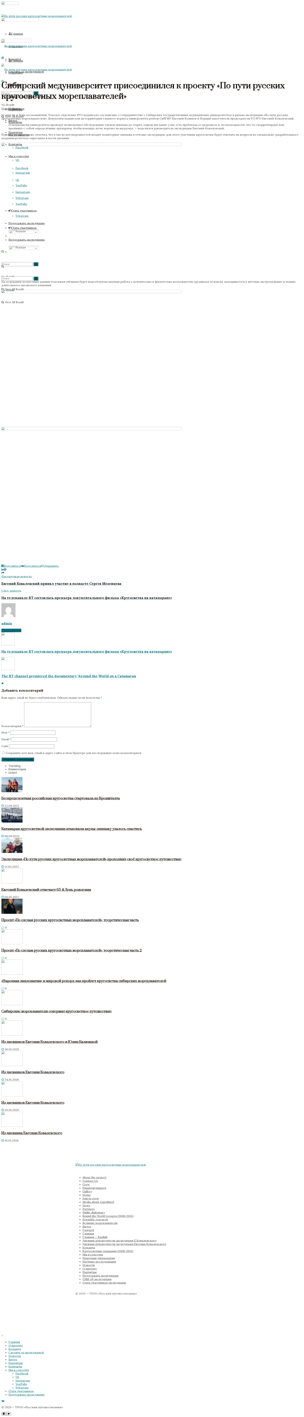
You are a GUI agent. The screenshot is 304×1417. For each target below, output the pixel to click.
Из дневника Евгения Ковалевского (31, 1133)
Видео (87, 1226)
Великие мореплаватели (100, 1223)
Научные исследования (99, 1261)
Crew (86, 1184)
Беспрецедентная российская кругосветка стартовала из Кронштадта (60, 798)
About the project (94, 1177)
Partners (89, 1209)
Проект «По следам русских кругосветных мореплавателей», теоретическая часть (70, 920)
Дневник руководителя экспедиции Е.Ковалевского (119, 1240)
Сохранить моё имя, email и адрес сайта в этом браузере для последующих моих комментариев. (74, 753)
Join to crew (91, 1198)
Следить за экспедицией (26, 1352)
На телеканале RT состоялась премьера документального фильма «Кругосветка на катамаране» (86, 651)
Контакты (15, 1366)
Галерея (88, 1230)
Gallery (87, 1191)
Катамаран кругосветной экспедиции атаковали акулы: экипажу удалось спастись (71, 829)
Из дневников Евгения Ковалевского (32, 1072)
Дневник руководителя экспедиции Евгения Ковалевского (124, 1244)
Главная (17, 33)
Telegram (21, 1387)
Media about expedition (98, 1202)
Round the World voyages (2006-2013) (108, 1216)
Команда (89, 1247)
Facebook (21, 1373)
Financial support (94, 1188)
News (86, 1205)
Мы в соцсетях (93, 1254)
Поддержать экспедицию (101, 1275)
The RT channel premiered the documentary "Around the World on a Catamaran (68, 676)
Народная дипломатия (99, 1258)
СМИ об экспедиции (97, 1279)
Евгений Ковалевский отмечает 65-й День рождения (46, 889)
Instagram (22, 1380)
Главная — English (95, 1237)
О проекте (90, 1268)
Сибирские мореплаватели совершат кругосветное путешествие (56, 1011)
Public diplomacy (94, 1212)
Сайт (4, 746)
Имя (5, 732)
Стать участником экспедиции (104, 1282)
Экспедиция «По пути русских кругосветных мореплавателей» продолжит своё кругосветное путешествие (91, 859)
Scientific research (95, 1219)
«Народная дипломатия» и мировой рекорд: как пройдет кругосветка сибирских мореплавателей (83, 981)
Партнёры (15, 132)
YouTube (21, 1384)
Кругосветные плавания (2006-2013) (108, 1251)
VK (17, 1377)
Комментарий (12, 726)
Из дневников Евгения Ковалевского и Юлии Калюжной (49, 1042)
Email (6, 739)
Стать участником (21, 1391)
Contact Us (90, 1181)
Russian (20, 231)
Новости (18, 108)
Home (5, 108)
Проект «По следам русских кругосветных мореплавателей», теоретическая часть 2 (71, 950)
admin (6, 623)
